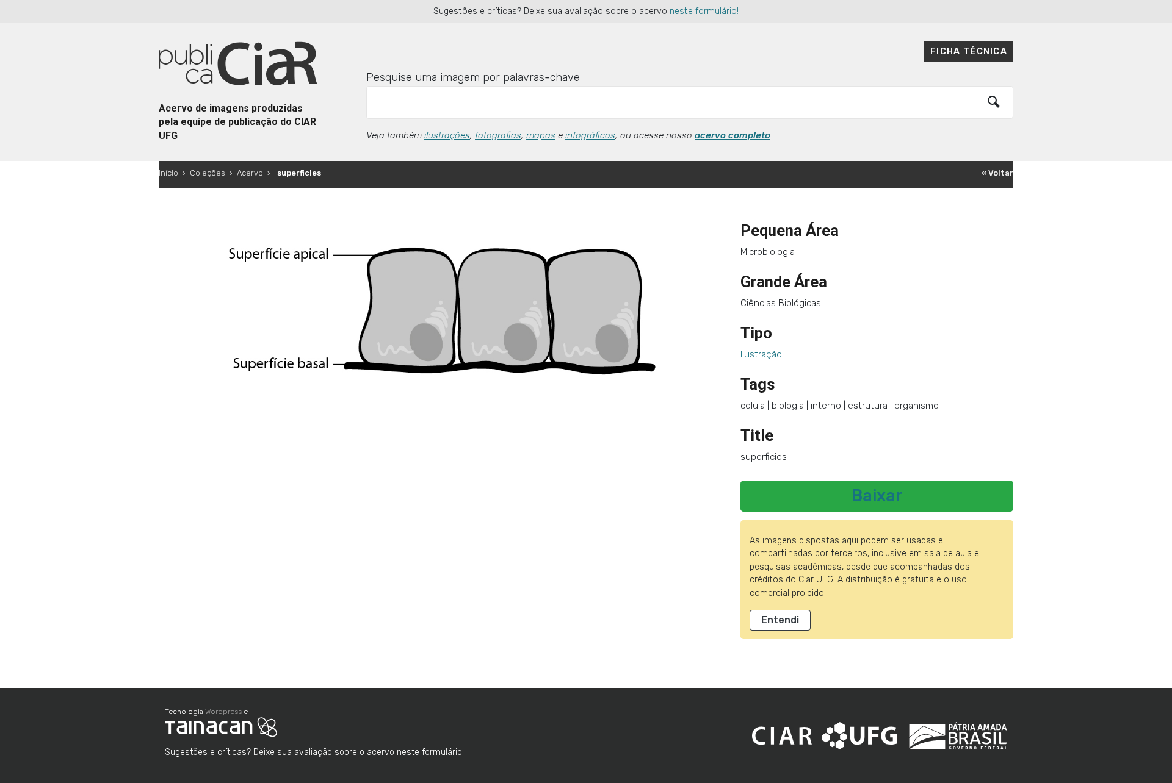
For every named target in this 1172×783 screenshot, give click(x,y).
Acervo (250, 172)
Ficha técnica (968, 51)
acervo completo (732, 135)
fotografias (498, 135)
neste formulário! (704, 11)
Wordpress (223, 711)
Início (168, 172)
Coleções (207, 172)
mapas (540, 135)
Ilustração (761, 354)
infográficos (590, 135)
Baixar (877, 496)
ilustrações (447, 135)
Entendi (780, 620)
